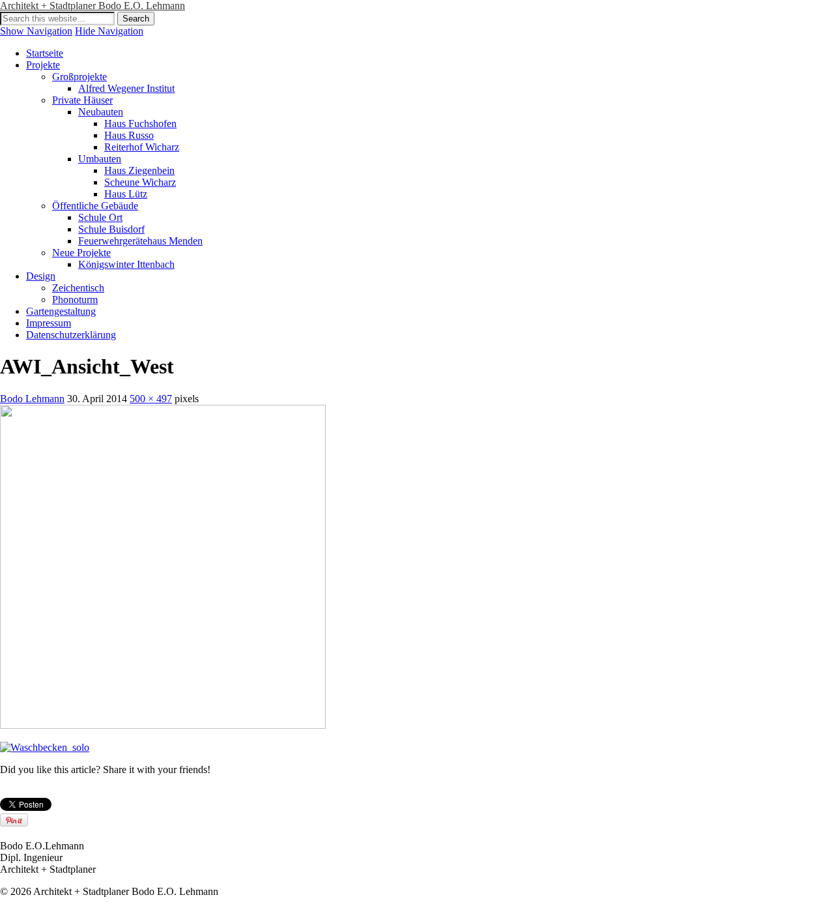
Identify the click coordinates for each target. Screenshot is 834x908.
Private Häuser (82, 100)
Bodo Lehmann (32, 398)
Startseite (44, 53)
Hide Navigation (109, 31)
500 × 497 (151, 398)
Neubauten (100, 111)
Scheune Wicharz (140, 182)
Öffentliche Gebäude (95, 205)
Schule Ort (100, 217)
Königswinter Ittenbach (126, 264)
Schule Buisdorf (111, 229)
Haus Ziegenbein (139, 170)
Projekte (43, 64)
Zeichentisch (78, 287)
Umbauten (99, 158)
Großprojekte (79, 76)
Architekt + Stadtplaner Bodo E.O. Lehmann (92, 5)
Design (40, 276)
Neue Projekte (81, 252)
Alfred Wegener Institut (126, 88)
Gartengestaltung (61, 311)
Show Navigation (36, 31)
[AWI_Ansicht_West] (163, 725)
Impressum (48, 323)
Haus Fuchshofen (140, 123)
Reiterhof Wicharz (141, 147)
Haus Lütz (125, 193)
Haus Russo (129, 135)
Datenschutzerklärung (71, 334)
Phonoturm (75, 299)
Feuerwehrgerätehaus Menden (140, 240)
